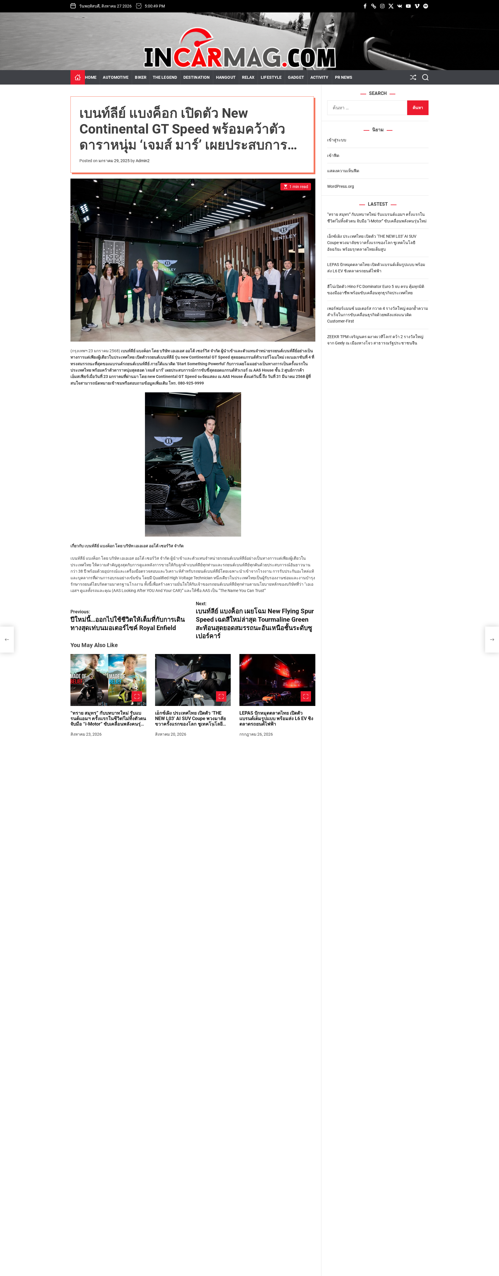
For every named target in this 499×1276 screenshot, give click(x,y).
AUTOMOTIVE (116, 77)
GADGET (296, 77)
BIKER (140, 77)
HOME (90, 77)
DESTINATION (196, 77)
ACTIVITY (319, 77)
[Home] (78, 77)
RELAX (248, 77)
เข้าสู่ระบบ (336, 140)
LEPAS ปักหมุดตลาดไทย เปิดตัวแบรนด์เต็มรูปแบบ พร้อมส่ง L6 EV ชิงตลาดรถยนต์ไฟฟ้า (276, 718)
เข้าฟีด (333, 155)
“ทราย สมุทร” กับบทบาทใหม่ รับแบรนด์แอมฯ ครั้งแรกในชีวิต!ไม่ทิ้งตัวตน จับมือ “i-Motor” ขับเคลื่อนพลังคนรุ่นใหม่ (108, 721)
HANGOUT (226, 77)
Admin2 (143, 160)
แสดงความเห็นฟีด (343, 170)
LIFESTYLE (271, 77)
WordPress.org (340, 186)
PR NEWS (344, 77)
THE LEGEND (165, 77)
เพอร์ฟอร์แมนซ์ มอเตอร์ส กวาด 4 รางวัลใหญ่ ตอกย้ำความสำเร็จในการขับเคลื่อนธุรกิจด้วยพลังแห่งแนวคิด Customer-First (377, 315)
